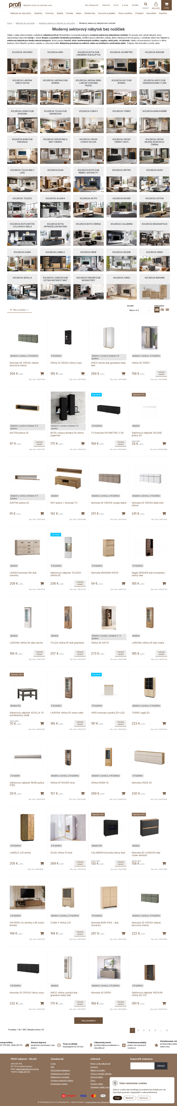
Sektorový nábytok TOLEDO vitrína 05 (65, 574)
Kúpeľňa (163, 13)
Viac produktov (88, 1020)
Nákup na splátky (97, 1070)
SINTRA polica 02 (19, 502)
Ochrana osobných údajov (62, 1080)
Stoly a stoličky (125, 13)
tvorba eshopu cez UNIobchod (97, 1102)
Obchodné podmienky (60, 1070)
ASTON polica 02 (19, 432)
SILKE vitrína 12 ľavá (61, 852)
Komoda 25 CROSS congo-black (108, 502)
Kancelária (151, 13)
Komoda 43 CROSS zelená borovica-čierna (146, 924)
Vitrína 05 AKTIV (100, 642)
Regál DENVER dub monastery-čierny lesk (149, 574)
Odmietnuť (143, 1098)
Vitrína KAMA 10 (100, 782)
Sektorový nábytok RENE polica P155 (27, 784)
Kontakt (135, 5)
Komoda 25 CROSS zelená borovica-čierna (24, 364)
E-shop (125, 5)
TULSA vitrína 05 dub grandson (67, 642)
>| (167, 1030)
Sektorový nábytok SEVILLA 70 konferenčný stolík (27, 714)
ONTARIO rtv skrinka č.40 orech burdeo (27, 924)
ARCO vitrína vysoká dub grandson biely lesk (63, 994)
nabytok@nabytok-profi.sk (27, 1069)
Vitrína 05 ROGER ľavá (62, 782)
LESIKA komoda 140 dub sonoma (23, 574)
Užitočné (106, 5)
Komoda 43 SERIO (101, 992)
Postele (69, 13)
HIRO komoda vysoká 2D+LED (108, 712)
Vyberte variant (161, 373)
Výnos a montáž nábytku (101, 1074)
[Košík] (166, 5)
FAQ (52, 1067)
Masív (79, 13)
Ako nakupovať (91, 5)
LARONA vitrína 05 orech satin (66, 712)
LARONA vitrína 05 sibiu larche (26, 642)
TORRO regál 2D (141, 712)
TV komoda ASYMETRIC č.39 (107, 432)
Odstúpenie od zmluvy (60, 1074)
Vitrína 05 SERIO (141, 362)
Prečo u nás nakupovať (100, 1064)
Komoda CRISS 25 (142, 782)
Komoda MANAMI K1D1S (104, 572)
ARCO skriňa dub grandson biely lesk (108, 364)
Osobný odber (96, 1084)
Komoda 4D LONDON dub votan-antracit (146, 854)
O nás (53, 1064)
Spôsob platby (96, 1077)
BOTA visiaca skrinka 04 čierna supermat (67, 434)
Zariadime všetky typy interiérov (104, 1087)
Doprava (94, 1067)
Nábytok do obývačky (20, 13)
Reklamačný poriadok (60, 1077)
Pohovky (49, 13)
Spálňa (60, 13)
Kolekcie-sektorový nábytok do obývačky (57, 23)
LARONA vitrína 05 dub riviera (148, 642)
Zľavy (92, 1080)
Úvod (116, 5)
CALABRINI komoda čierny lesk (108, 852)
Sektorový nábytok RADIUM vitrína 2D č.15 (147, 994)
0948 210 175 (24, 1072)
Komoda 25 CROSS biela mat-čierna (148, 504)
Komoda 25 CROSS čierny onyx (27, 992)
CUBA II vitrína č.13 (60, 922)
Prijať (117, 1098)
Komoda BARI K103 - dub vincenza (104, 924)
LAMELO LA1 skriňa (20, 852)
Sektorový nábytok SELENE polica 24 (147, 434)
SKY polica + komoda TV (63, 502)
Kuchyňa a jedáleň (106, 13)
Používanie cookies (59, 1084)
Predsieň (139, 13)
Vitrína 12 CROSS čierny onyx (66, 362)
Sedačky (38, 13)
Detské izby (89, 13)
